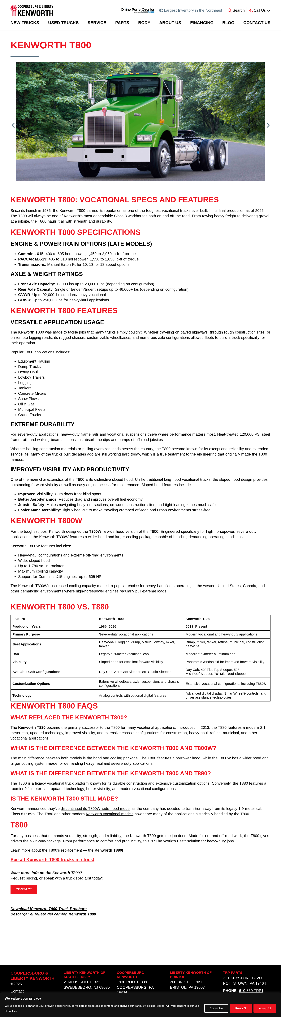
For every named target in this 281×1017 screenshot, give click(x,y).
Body (144, 22)
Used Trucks (63, 22)
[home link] (32, 10)
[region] (140, 1005)
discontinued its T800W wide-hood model (95, 808)
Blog (228, 22)
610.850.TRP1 (251, 991)
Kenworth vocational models (109, 814)
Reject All (240, 1008)
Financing (202, 22)
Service (97, 22)
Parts (122, 22)
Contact (17, 991)
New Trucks (25, 22)
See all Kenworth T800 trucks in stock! (52, 859)
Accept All (265, 1008)
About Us (170, 22)
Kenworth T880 (31, 727)
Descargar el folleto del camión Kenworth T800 (53, 914)
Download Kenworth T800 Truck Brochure (49, 909)
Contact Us (256, 22)
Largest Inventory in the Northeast (193, 10)
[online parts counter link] (137, 10)
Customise (216, 1008)
